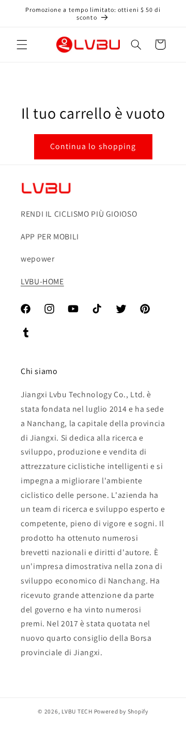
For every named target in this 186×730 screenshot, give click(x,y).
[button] (22, 44)
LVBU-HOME (42, 281)
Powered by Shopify (121, 711)
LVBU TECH (76, 711)
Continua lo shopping (93, 146)
